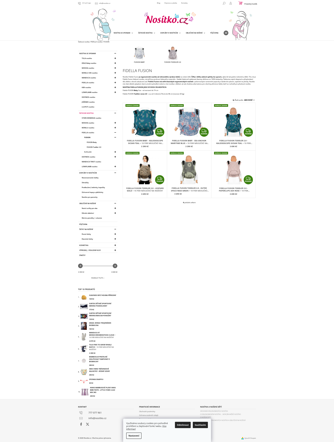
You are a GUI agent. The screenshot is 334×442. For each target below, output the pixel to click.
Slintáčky (85, 182)
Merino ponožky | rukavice (92, 218)
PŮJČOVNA (83, 224)
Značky (82, 255)
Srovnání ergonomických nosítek (214, 411)
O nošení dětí (205, 417)
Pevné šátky (86, 234)
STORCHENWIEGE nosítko (91, 118)
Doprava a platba (170, 3)
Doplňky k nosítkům (88, 173)
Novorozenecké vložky (90, 178)
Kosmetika (83, 245)
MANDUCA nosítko (89, 78)
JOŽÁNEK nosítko (88, 102)
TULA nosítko (87, 58)
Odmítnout (183, 425)
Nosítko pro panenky (89, 197)
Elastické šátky (87, 239)
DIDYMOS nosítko (88, 97)
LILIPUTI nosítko (88, 107)
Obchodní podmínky (147, 411)
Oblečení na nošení (87, 203)
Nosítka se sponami (87, 53)
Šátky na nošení (86, 229)
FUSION (87, 137)
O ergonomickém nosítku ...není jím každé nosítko (220, 414)
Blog (158, 3)
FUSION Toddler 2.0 (94, 147)
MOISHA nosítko (88, 68)
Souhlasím (200, 425)
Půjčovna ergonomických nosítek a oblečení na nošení (223, 420)
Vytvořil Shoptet (250, 438)
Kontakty (184, 3)
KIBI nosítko (86, 87)
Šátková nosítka (86, 113)
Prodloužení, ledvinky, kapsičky (93, 187)
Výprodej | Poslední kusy (90, 250)
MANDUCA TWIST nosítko (91, 162)
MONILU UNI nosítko (90, 73)
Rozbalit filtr (97, 278)
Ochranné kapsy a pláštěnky (92, 192)
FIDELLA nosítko (88, 82)
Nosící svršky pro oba (89, 208)
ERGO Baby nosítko (89, 63)
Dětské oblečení (88, 213)
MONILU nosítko (88, 128)
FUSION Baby (92, 142)
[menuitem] (123, 33)
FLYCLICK (87, 152)
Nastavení (133, 435)
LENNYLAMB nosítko (89, 92)
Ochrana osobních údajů (148, 415)
